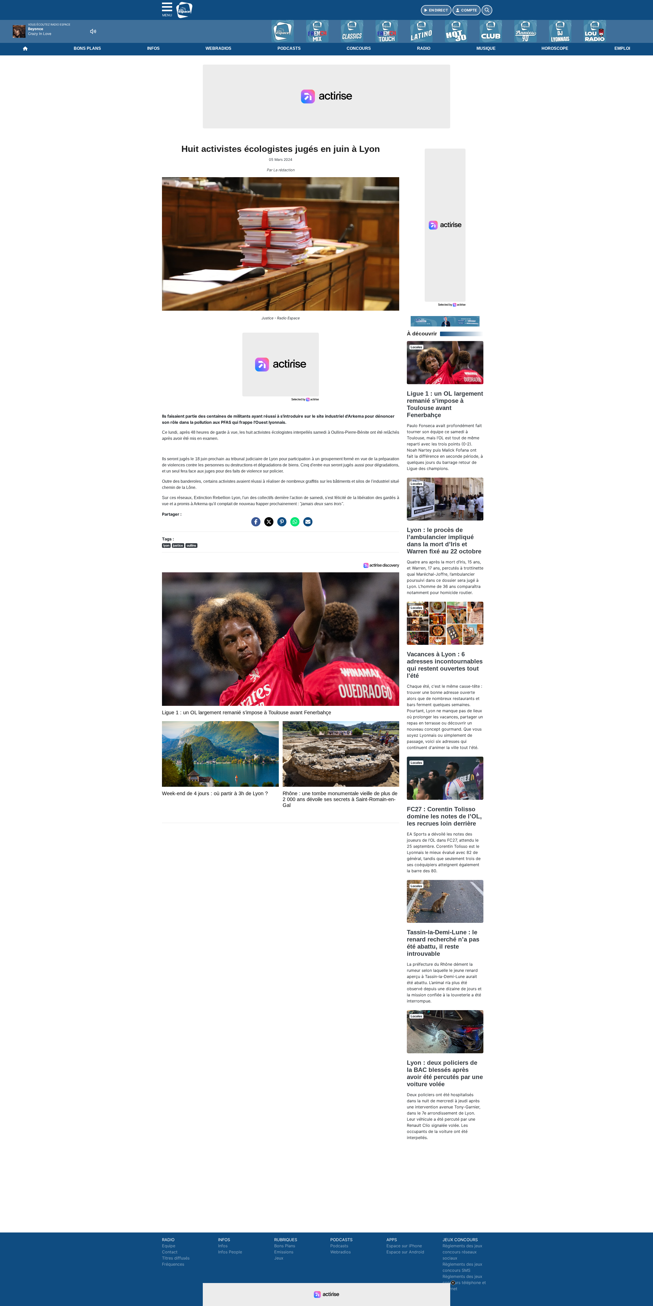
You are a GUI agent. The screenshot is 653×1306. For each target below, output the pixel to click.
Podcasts (289, 48)
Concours (359, 48)
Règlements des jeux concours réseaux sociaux (462, 1252)
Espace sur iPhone (404, 1245)
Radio (423, 48)
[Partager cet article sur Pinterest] (280, 524)
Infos (153, 48)
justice (178, 545)
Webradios (218, 48)
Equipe (168, 1245)
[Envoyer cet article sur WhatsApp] (293, 524)
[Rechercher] (487, 10)
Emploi (622, 48)
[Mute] (93, 31)
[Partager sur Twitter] (267, 524)
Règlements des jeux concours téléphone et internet (464, 1282)
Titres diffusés (176, 1258)
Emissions (283, 1251)
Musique (486, 48)
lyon (166, 545)
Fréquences (173, 1264)
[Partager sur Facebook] (254, 524)
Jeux (278, 1258)
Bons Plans (87, 48)
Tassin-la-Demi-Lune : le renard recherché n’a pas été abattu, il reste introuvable (443, 943)
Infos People (230, 1251)
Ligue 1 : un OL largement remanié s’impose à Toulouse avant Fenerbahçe (445, 404)
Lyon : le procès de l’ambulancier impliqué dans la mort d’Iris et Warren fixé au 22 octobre (444, 540)
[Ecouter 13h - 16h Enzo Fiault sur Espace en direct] (445, 320)
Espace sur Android (405, 1251)
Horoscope (555, 48)
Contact (170, 1251)
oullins (191, 545)
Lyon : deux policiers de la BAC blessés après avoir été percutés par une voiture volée (445, 1073)
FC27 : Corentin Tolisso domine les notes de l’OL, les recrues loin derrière (444, 816)
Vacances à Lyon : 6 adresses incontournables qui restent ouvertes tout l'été (445, 665)
